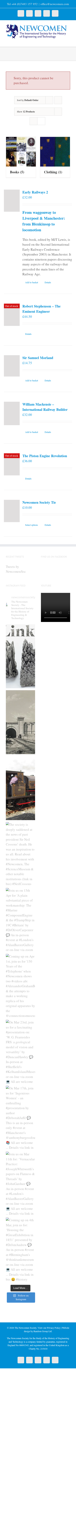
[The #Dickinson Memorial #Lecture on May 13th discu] (20, 722)
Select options (31, 524)
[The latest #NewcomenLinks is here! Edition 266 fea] (20, 656)
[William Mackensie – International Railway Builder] (12, 413)
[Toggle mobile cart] (61, 41)
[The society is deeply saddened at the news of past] (20, 854)
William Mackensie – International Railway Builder (45, 407)
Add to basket (31, 282)
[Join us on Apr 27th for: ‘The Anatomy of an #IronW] (20, 788)
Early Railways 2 (35, 192)
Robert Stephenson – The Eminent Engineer (41, 309)
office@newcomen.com (55, 4)
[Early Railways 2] (12, 201)
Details (48, 282)
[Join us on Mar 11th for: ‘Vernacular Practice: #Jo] (20, 1184)
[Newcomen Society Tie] (12, 511)
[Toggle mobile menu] (68, 41)
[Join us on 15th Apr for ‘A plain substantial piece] (20, 920)
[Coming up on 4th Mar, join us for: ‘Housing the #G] (20, 1250)
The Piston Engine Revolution (44, 455)
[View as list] (41, 121)
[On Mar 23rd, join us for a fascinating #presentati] (20, 1052)
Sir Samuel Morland (37, 357)
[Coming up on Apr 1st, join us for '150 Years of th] (20, 986)
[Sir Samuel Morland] (12, 365)
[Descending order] (58, 100)
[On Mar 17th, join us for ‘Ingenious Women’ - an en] (20, 1118)
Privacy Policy (53, 1327)
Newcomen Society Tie (39, 502)
